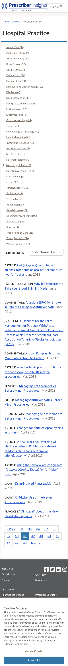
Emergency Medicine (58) (20, 103)
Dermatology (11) (16, 80)
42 (33, 536)
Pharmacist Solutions (13, 594)
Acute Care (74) (15, 47)
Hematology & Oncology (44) (22, 131)
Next (35, 543)
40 (16, 536)
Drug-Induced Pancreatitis (33, 483)
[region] (34, 631)
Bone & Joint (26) (16, 64)
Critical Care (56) (15, 75)
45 (57, 536)
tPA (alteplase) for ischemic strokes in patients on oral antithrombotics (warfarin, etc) (33, 269)
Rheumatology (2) (16, 221)
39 (8, 536)
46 (8, 543)
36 (38, 529)
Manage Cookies (34, 651)
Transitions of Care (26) (19, 232)
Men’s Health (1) (15, 153)
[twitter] (52, 570)
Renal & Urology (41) (17, 210)
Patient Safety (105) (17, 187)
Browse (16, 21)
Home (6, 21)
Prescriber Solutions (46, 594)
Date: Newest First (43, 252)
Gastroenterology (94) (19, 120)
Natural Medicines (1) (18, 159)
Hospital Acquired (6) (18, 137)
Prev (11, 529)
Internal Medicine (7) (18, 148)
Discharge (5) (13, 92)
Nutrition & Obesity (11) (20, 170)
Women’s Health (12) (18, 243)
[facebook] (46, 570)
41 (25, 536)
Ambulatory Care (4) (17, 52)
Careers (6, 580)
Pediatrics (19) (14, 193)
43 (41, 536)
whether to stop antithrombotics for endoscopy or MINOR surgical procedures (33, 371)
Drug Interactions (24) (19, 97)
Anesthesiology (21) (17, 58)
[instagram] (64, 570)
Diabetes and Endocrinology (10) (24, 86)
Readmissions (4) (15, 204)
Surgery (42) (13, 227)
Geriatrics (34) (14, 125)
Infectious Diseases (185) (20, 142)
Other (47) (12, 182)
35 (30, 529)
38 (54, 529)
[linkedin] (58, 570)
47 (16, 543)
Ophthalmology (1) (16, 176)
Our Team (40, 574)
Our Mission (8, 574)
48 (25, 543)
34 (22, 529)
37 (46, 529)
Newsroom (41, 580)
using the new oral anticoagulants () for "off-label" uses (33, 469)
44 (49, 536)
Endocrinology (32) (16, 109)
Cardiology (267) (15, 69)
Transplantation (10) (17, 238)
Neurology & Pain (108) (19, 165)
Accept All (34, 660)
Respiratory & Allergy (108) (21, 215)
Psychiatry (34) (14, 198)
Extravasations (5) (16, 114)
